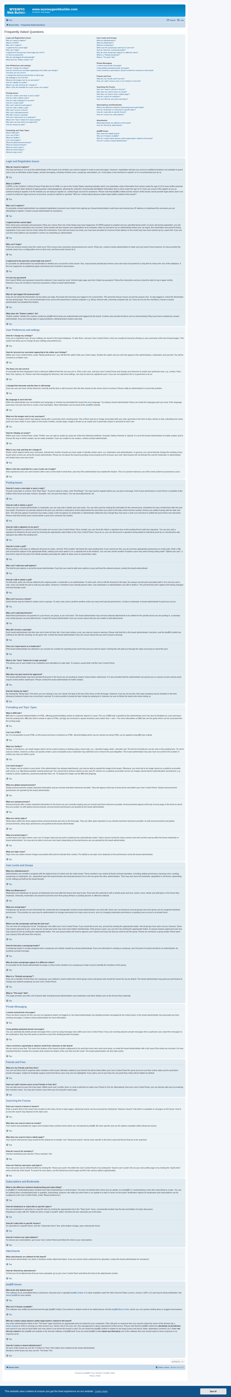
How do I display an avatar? (16, 82)
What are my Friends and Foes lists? (111, 79)
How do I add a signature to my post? (20, 100)
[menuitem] (9, 20)
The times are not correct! (16, 73)
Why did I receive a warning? (17, 115)
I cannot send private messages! (109, 65)
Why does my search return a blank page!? (113, 94)
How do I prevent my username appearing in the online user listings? (32, 70)
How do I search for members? (108, 96)
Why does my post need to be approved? (21, 122)
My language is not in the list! (17, 78)
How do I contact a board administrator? (112, 141)
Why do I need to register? (16, 40)
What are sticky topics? (15, 147)
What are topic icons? (14, 152)
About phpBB (11, 1295)
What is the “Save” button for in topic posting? (23, 120)
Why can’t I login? (12, 50)
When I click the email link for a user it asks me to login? (27, 87)
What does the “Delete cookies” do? (19, 60)
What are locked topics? (15, 150)
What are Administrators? (106, 40)
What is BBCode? (12, 133)
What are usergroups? (105, 45)
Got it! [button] (213, 1391)
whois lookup (11, 1326)
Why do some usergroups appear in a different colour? (117, 52)
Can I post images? (13, 140)
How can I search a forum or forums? (111, 89)
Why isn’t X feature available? (108, 136)
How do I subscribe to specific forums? (111, 112)
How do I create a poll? (14, 103)
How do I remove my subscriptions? (110, 115)
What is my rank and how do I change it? (21, 85)
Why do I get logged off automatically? (20, 57)
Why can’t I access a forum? (17, 110)
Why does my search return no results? (112, 92)
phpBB (89, 405)
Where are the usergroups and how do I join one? (115, 48)
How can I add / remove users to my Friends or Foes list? (119, 81)
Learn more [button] (101, 1391)
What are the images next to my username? (22, 80)
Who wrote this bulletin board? (108, 133)
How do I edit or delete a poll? (17, 108)
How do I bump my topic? (15, 125)
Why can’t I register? (14, 45)
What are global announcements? (18, 142)
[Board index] (18, 10)
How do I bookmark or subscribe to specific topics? (116, 110)
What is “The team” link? (106, 57)
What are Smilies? (13, 138)
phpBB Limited (77, 1293)
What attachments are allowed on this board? (114, 123)
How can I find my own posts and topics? (112, 99)
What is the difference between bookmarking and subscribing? (120, 107)
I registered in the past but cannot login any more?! (25, 52)
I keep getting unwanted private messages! (113, 68)
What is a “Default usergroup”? (108, 55)
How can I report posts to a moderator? (21, 117)
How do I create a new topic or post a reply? (23, 96)
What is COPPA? (12, 43)
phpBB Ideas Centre (120, 1309)
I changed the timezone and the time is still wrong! (25, 75)
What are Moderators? (105, 43)
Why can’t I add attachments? (17, 112)
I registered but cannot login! (17, 48)
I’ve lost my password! (14, 55)
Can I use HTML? (12, 135)
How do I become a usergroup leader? (111, 50)
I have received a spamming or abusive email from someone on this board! (125, 70)
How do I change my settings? (17, 68)
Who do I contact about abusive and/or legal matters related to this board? (125, 138)
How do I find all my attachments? (109, 125)
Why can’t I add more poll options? (19, 105)
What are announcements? (16, 145)
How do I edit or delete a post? (17, 98)
